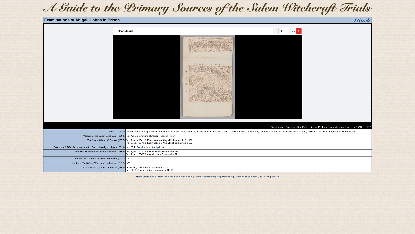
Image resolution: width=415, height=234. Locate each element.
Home (139, 176)
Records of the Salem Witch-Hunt (175, 176)
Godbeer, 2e (255, 176)
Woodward (227, 176)
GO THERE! (364, 127)
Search (275, 176)
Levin (267, 176)
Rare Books (150, 176)
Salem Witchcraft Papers (207, 176)
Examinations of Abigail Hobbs (151, 147)
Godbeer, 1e (241, 176)
